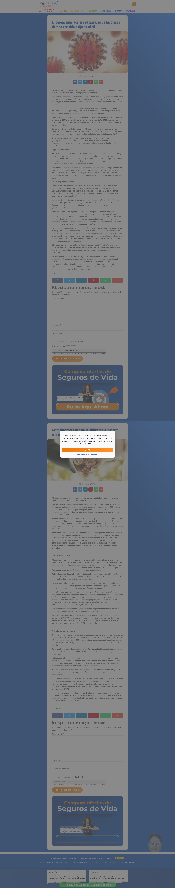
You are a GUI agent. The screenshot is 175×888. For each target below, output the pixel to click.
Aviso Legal (93, 454)
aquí (84, 441)
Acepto (87, 450)
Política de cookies (83, 454)
